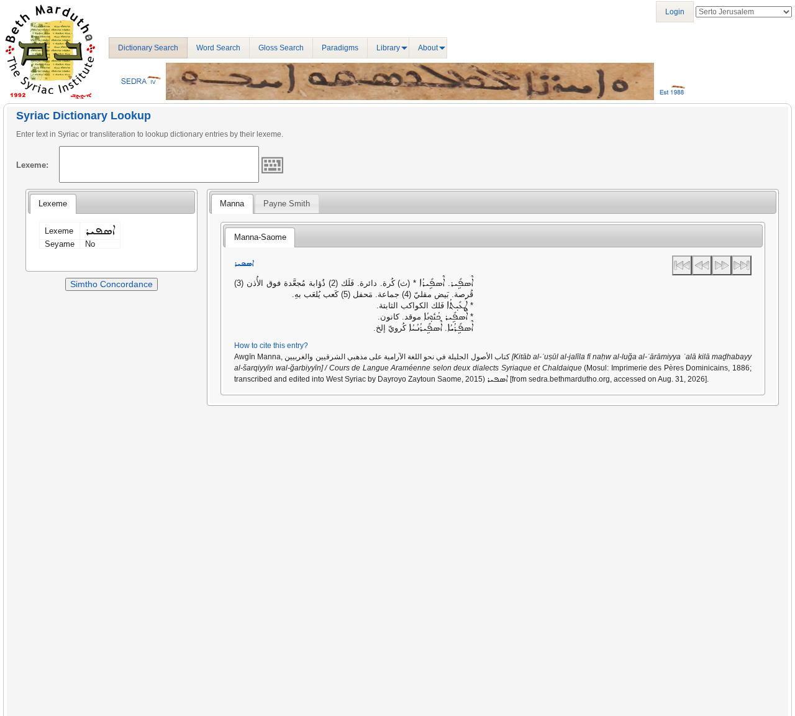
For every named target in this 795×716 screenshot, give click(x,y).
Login (674, 11)
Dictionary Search (148, 48)
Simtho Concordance (111, 284)
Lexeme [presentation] (53, 203)
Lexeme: (32, 165)
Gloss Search (281, 48)
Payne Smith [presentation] (286, 203)
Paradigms (340, 48)
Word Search (218, 48)
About (428, 48)
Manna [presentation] (232, 203)
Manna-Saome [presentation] (260, 237)
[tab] (53, 204)
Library (388, 48)
